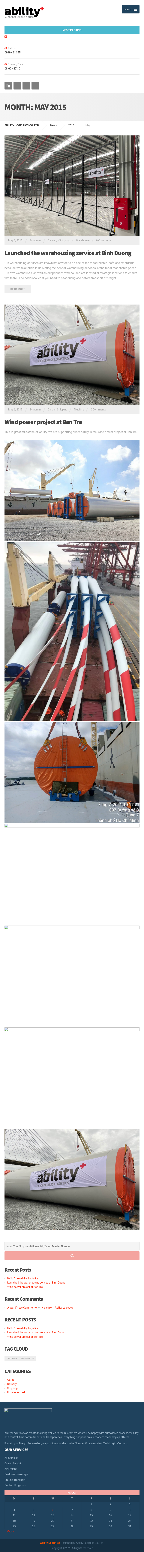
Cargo (51, 409)
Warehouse (83, 240)
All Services (11, 1457)
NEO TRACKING (72, 30)
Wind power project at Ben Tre (43, 422)
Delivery (52, 240)
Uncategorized (16, 1392)
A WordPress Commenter (22, 1307)
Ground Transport (14, 1479)
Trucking (79, 409)
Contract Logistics (15, 1485)
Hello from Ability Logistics (22, 1278)
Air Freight (10, 1468)
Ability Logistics (50, 1542)
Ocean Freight (12, 1463)
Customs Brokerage (16, 1474)
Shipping (64, 240)
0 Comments (104, 240)
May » (10, 1531)
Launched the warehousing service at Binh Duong (67, 253)
